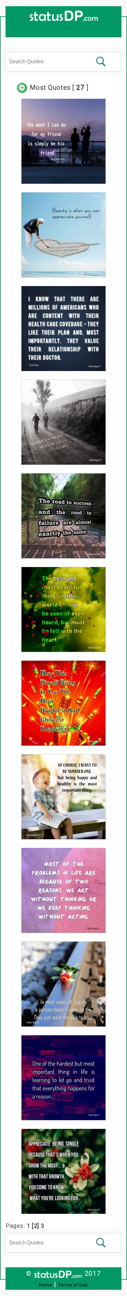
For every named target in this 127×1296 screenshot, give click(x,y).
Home (45, 1285)
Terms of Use (73, 1285)
